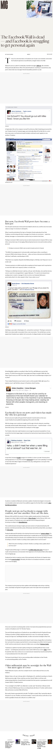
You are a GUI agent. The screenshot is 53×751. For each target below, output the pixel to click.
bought (19, 457)
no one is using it (15, 559)
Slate (45, 649)
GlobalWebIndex (23, 522)
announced (30, 459)
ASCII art (39, 65)
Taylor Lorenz (9, 54)
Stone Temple (32, 518)
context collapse (45, 533)
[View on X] (28, 573)
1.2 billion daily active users (36, 549)
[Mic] (4, 5)
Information (10, 529)
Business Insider (44, 644)
